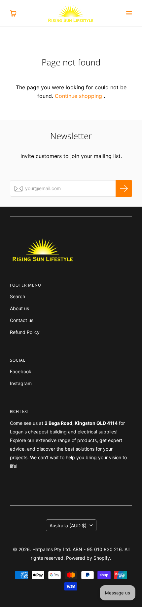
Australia (68, 525)
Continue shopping (78, 96)
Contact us (21, 320)
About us (19, 308)
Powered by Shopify (88, 558)
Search (17, 296)
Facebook (20, 371)
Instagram (21, 383)
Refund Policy (25, 332)
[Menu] (129, 13)
